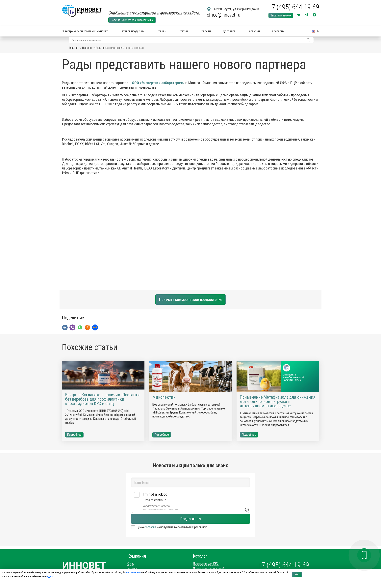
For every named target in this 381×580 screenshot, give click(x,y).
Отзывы (161, 31)
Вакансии (253, 31)
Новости (205, 31)
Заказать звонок (280, 15)
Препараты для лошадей (208, 568)
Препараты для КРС (205, 563)
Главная (73, 47)
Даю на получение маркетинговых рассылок (172, 527)
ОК (296, 574)
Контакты (278, 31)
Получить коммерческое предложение (132, 19)
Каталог (132, 568)
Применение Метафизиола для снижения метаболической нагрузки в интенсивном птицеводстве (277, 401)
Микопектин (163, 397)
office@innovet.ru (223, 15)
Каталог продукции (132, 31)
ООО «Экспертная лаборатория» (158, 82)
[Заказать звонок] (364, 555)
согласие (150, 527)
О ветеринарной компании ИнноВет (85, 31)
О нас (130, 563)
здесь (50, 576)
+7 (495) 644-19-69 (293, 7)
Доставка (229, 31)
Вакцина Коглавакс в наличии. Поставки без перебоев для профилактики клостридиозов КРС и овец (102, 399)
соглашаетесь (133, 572)
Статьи (183, 31)
